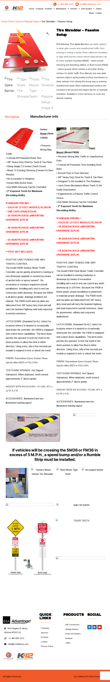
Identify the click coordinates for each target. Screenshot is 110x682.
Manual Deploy (32, 21)
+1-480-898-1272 (65, 4)
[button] (47, 33)
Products (48, 9)
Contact (98, 13)
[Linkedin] (89, 627)
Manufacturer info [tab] (44, 116)
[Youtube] (99, 627)
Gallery (99, 9)
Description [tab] (12, 116)
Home (31, 9)
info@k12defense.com (90, 4)
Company (39, 9)
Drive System (86, 9)
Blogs (91, 13)
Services (73, 9)
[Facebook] (94, 627)
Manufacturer (61, 9)
